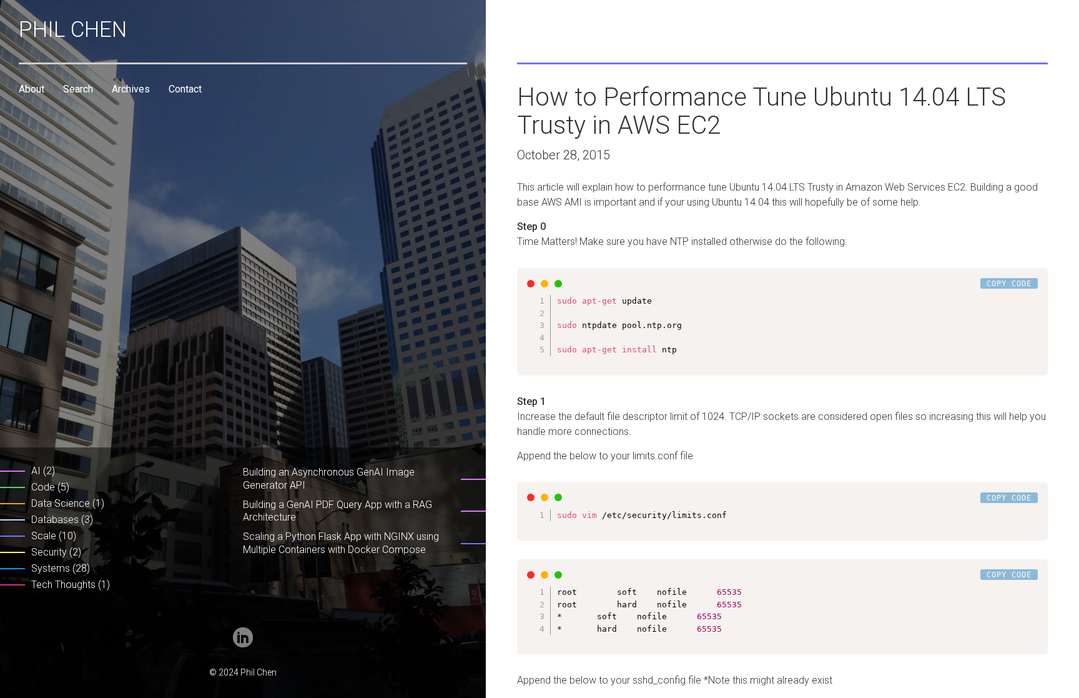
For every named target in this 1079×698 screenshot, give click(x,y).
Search (78, 89)
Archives (131, 89)
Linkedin (243, 637)
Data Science (60, 503)
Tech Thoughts (63, 585)
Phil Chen (73, 30)
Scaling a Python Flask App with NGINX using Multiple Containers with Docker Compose (341, 543)
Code (43, 487)
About (31, 89)
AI (36, 471)
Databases (55, 520)
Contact (185, 89)
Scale (43, 536)
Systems (50, 568)
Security (49, 552)
